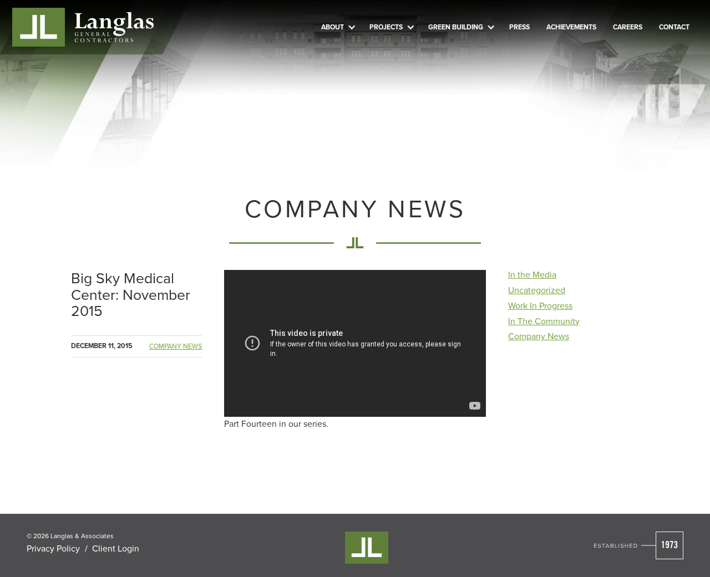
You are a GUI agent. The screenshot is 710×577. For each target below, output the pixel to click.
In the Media (532, 274)
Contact (674, 27)
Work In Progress (540, 305)
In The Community (544, 321)
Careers (627, 27)
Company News (175, 346)
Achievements (571, 27)
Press (519, 27)
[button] (337, 27)
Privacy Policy (53, 548)
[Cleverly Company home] (83, 27)
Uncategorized (536, 290)
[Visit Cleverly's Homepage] (638, 545)
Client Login (115, 548)
